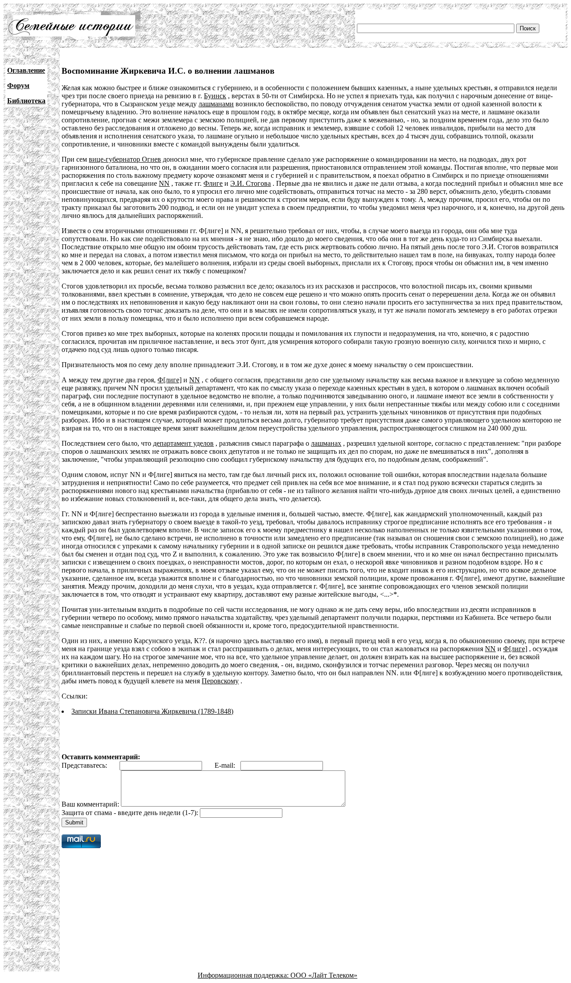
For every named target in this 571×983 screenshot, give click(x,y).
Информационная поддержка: (244, 975)
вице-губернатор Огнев (125, 159)
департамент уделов (183, 443)
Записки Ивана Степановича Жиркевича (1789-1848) (152, 711)
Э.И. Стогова (250, 183)
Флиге (213, 183)
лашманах (326, 443)
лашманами (216, 104)
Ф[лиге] (169, 380)
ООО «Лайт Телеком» (323, 975)
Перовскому (220, 681)
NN (164, 183)
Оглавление (26, 70)
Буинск (215, 96)
